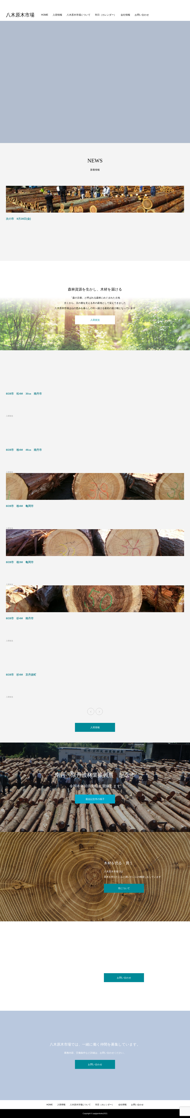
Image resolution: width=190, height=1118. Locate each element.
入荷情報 (57, 15)
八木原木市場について (78, 15)
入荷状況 (9, 416)
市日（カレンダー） (105, 15)
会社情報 (125, 15)
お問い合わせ (142, 15)
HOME (44, 15)
